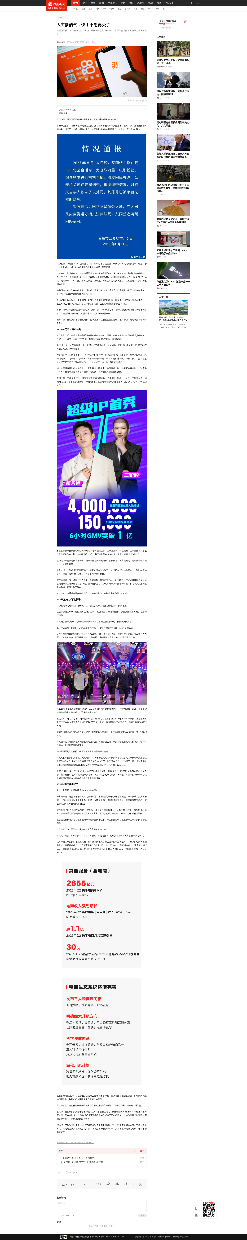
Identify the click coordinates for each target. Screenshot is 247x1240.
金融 (83, 9)
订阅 (185, 22)
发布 (142, 1216)
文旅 (135, 9)
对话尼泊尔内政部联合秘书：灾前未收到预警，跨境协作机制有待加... (173, 188)
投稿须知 (168, 1237)
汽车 (105, 9)
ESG (150, 9)
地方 (119, 9)
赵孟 (158, 195)
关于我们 (138, 1237)
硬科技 (127, 9)
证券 (90, 9)
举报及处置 (184, 1237)
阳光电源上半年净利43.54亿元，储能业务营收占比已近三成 (173, 318)
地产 (98, 9)
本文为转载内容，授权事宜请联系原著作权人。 (75, 1143)
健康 (112, 9)
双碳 (157, 9)
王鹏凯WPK (161, 67)
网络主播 (71, 1172)
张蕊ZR (159, 288)
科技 (76, 9)
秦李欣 (159, 257)
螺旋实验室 (61, 42)
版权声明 (176, 1237)
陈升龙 (159, 98)
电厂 (164, 9)
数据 (143, 9)
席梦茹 (159, 129)
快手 (62, 18)
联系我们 (146, 1237)
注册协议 (161, 1237)
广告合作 (153, 1237)
